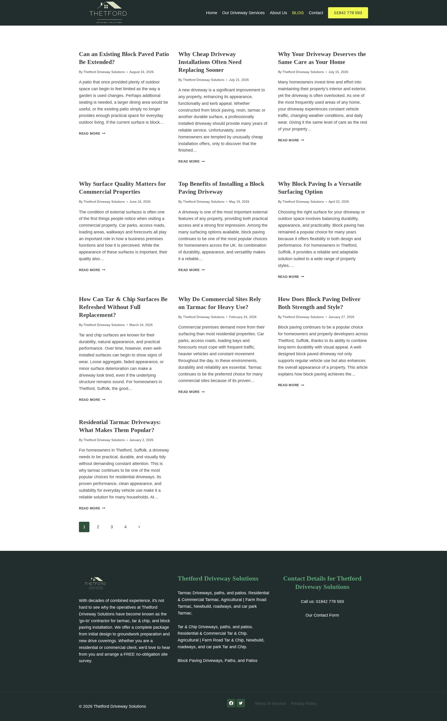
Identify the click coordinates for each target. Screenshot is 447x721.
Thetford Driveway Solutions (104, 72)
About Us (278, 12)
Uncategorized (93, 46)
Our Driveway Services (243, 12)
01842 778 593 (348, 12)
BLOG (298, 12)
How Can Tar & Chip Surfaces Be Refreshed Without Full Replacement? (123, 307)
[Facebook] (231, 703)
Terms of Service (270, 703)
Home (211, 12)
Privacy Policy (304, 703)
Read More (92, 133)
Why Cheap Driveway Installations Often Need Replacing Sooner (209, 62)
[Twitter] (241, 703)
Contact (316, 12)
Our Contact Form (322, 615)
